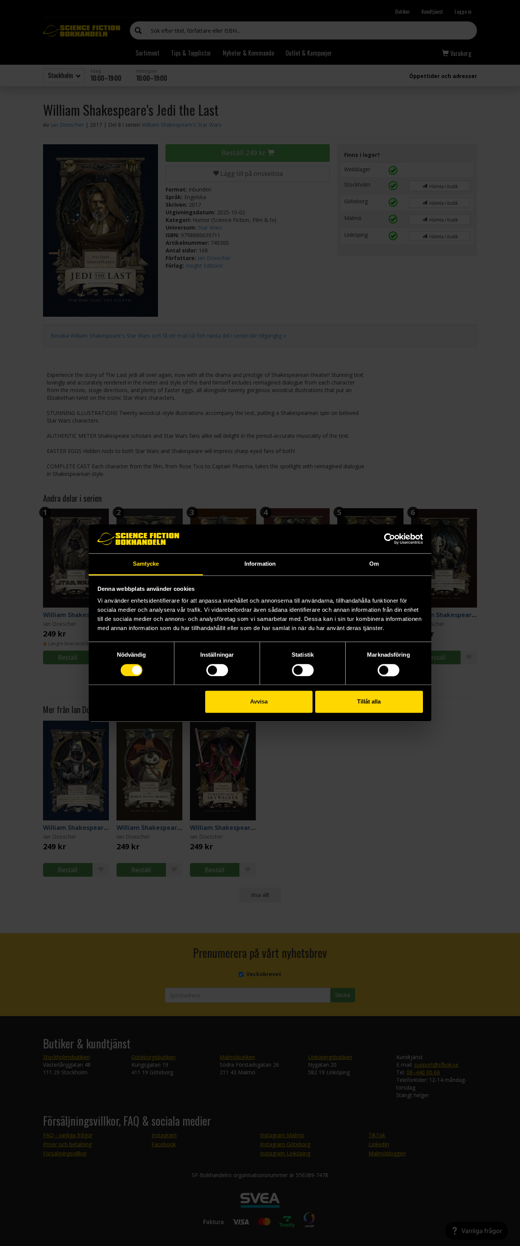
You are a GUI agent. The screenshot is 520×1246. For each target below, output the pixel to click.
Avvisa (259, 702)
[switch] (217, 670)
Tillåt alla (369, 702)
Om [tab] (374, 564)
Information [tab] (260, 564)
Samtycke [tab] (146, 564)
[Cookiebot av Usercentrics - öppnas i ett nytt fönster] (389, 538)
